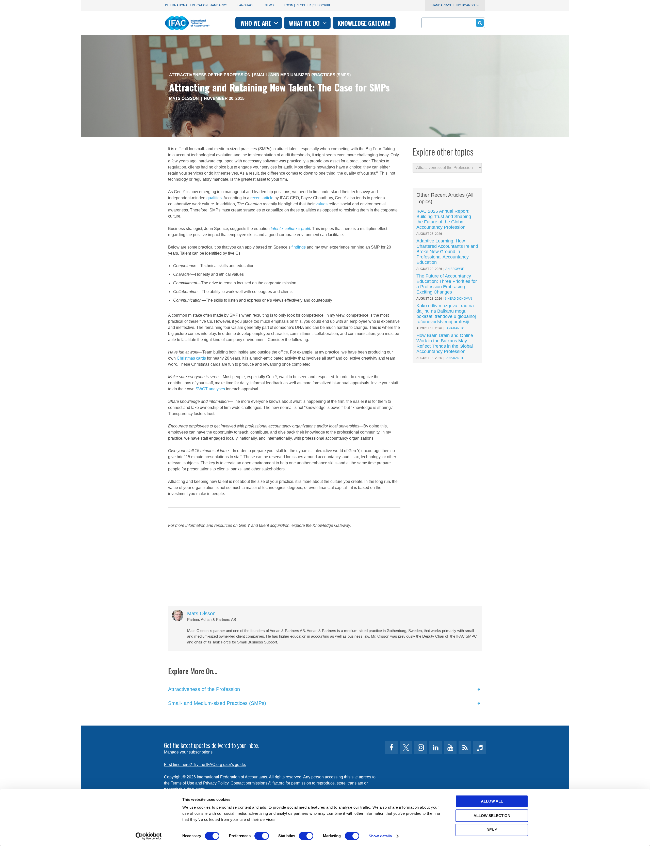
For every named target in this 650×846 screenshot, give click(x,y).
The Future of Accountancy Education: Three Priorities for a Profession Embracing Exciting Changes (446, 284)
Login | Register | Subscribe (307, 5)
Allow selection (492, 815)
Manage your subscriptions (188, 752)
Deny (491, 830)
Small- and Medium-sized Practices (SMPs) (302, 75)
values (322, 204)
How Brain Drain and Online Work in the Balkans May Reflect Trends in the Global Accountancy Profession (444, 343)
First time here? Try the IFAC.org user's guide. (205, 764)
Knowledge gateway (364, 22)
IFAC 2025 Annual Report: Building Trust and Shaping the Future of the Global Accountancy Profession (443, 219)
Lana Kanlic (454, 328)
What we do (305, 22)
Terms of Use (182, 783)
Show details (380, 836)
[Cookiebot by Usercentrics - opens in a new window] (148, 836)
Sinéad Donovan (458, 298)
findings (298, 247)
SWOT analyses (210, 389)
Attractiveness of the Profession (210, 75)
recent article (261, 198)
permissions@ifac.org (265, 783)
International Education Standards (196, 5)
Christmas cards (191, 358)
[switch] (261, 836)
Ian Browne (454, 269)
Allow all (492, 801)
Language (245, 5)
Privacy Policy (216, 783)
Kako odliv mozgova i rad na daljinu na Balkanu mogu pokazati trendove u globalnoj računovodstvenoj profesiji (446, 313)
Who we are (256, 22)
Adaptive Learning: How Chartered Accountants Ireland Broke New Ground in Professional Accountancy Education (447, 251)
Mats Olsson (184, 98)
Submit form (480, 23)
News (269, 5)
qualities (214, 198)
